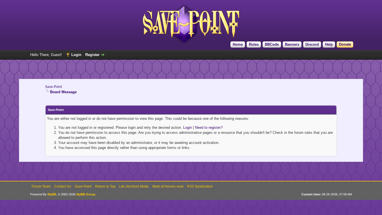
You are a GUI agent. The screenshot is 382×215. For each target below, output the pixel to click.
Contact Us (62, 186)
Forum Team (41, 186)
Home (238, 44)
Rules (254, 44)
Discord (312, 44)
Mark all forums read (167, 186)
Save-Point (53, 87)
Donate (345, 44)
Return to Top (105, 186)
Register (92, 55)
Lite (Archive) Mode (134, 186)
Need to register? (209, 127)
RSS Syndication (200, 186)
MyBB (52, 194)
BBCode (272, 44)
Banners (292, 44)
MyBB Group (85, 194)
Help (329, 44)
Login (76, 55)
